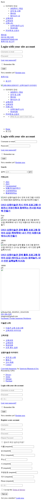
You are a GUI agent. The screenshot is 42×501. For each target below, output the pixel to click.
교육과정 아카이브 (13, 330)
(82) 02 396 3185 (7, 37)
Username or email (8, 141)
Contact (8, 365)
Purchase (9, 381)
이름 (6, 447)
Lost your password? (8, 60)
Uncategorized (11, 186)
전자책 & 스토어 (12, 30)
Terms (8, 377)
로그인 (11, 41)
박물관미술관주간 (13, 188)
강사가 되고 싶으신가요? (13, 442)
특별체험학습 (11, 193)
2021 (7, 182)
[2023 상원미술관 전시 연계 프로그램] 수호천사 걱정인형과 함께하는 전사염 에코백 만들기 (21, 208)
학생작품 (14, 28)
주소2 (3, 459)
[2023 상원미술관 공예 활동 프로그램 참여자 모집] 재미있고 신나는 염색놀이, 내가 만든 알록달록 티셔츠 (21, 258)
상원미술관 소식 (17, 26)
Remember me (8, 154)
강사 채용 (10, 362)
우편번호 (8, 472)
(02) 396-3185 (6, 314)
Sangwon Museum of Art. (29, 369)
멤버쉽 (13, 13)
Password (4, 146)
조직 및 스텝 (15, 11)
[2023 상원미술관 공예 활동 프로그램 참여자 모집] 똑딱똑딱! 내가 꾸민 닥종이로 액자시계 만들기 (21, 233)
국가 (6, 477)
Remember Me (9, 64)
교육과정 (9, 18)
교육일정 (9, 21)
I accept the (14, 490)
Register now (20, 73)
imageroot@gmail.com (9, 39)
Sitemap (9, 379)
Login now (20, 498)
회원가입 (4, 41)
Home (8, 129)
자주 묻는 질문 (12, 348)
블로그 (8, 360)
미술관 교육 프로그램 (14, 328)
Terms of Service (19, 490)
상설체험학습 (11, 191)
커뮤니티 (9, 23)
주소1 (7, 455)
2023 (7, 184)
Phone (7, 481)
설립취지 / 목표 (16, 8)
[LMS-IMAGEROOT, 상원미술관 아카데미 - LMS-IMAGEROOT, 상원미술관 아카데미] (19, 85)
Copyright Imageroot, (9, 369)
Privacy (8, 375)
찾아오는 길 (15, 16)
